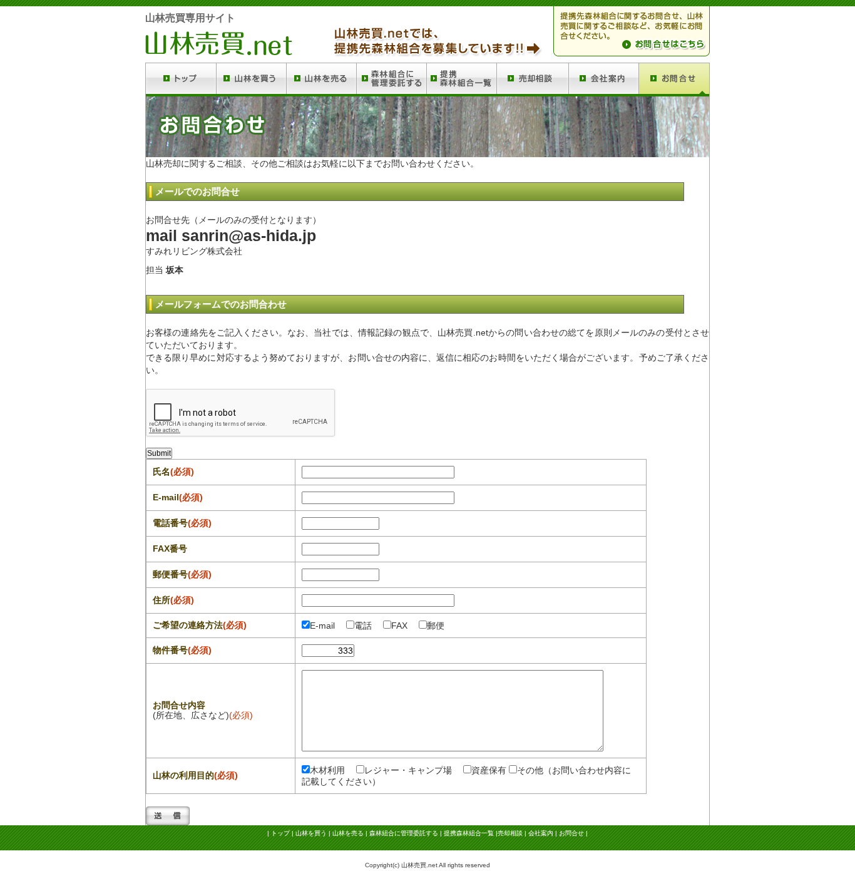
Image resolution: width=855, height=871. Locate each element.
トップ (280, 833)
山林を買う (311, 833)
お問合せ (571, 833)
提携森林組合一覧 (469, 833)
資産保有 (488, 770)
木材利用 (327, 770)
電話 (363, 626)
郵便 (435, 626)
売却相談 (510, 833)
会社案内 (540, 833)
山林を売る (348, 833)
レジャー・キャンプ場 (408, 770)
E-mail (322, 626)
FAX (399, 626)
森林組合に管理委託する (403, 833)
